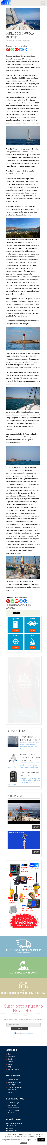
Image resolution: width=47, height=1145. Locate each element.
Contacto (11, 1092)
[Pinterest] (8, 49)
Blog (9, 1067)
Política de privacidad (15, 1087)
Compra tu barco (13, 1069)
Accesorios (11, 1056)
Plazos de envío (13, 1110)
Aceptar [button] (41, 1140)
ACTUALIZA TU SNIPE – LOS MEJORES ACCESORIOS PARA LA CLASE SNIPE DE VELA (30, 757)
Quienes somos (13, 1079)
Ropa (9, 1054)
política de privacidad (28, 1033)
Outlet (10, 1064)
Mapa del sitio (12, 1090)
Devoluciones (12, 1113)
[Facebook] (25, 49)
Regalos (10, 1059)
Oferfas (10, 1061)
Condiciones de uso (14, 1082)
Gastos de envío (13, 1108)
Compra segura (13, 1105)
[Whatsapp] (12, 49)
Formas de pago (13, 1103)
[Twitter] (21, 49)
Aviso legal (11, 1085)
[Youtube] (17, 49)
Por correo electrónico (14, 1123)
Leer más (23, 1143)
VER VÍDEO (36, 827)
